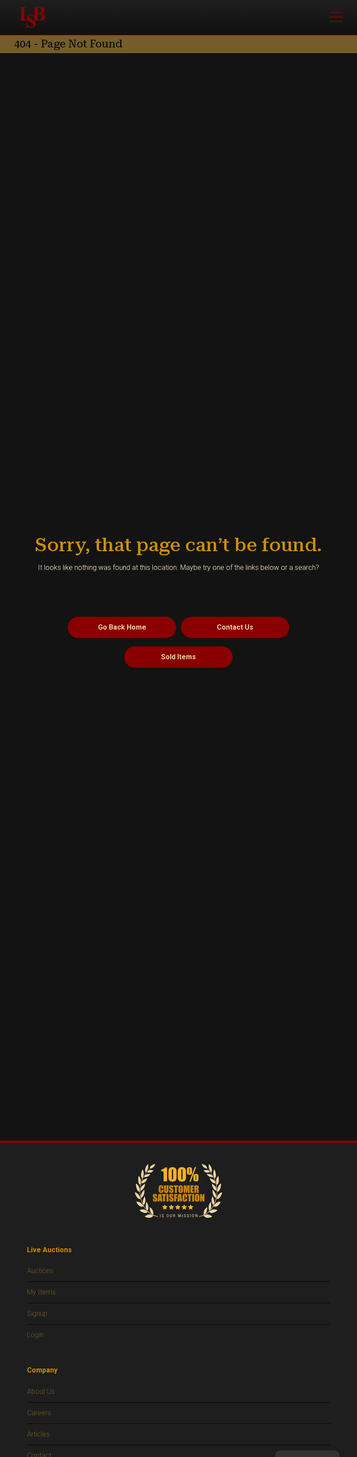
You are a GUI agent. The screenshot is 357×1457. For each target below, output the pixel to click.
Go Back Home (122, 627)
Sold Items (178, 657)
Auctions (40, 1271)
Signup (37, 1313)
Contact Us (235, 627)
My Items (41, 1292)
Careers (39, 1413)
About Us (41, 1391)
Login (35, 1335)
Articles (38, 1434)
